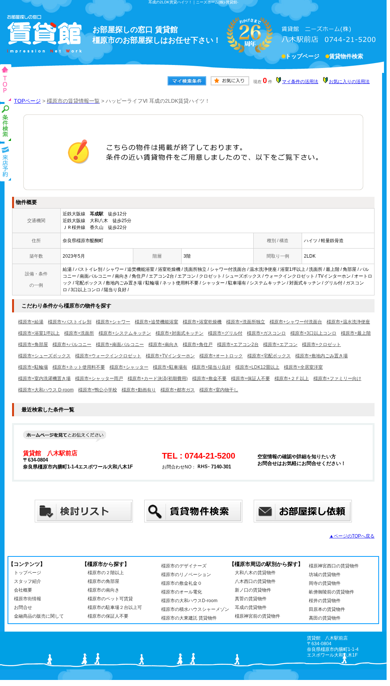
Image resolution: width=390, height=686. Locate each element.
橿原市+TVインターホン (170, 355)
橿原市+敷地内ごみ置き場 (321, 355)
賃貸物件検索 (346, 56)
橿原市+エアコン (280, 344)
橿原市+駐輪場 (33, 367)
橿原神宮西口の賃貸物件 (334, 566)
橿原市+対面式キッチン (179, 333)
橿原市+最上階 (356, 333)
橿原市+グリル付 (225, 333)
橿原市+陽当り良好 (211, 367)
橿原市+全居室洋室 (303, 367)
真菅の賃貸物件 (251, 598)
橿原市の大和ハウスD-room (189, 600)
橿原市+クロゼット (321, 344)
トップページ (302, 56)
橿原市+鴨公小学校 (97, 389)
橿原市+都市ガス (177, 389)
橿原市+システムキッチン (125, 333)
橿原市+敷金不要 (209, 378)
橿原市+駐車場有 (170, 367)
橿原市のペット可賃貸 (110, 598)
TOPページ (27, 101)
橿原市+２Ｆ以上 (291, 378)
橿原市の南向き (103, 590)
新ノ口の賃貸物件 (253, 590)
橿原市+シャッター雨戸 (99, 378)
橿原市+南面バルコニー (120, 344)
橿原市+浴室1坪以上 (39, 333)
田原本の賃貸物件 (327, 609)
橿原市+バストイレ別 (69, 321)
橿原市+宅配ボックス (269, 355)
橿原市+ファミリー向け (337, 378)
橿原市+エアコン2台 (238, 344)
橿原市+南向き (163, 344)
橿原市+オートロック (221, 355)
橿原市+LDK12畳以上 (257, 367)
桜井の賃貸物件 (325, 600)
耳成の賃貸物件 (251, 607)
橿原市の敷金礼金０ (181, 583)
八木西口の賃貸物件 (255, 581)
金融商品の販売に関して (39, 616)
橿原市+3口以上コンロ (313, 333)
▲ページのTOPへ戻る (352, 536)
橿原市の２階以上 (106, 572)
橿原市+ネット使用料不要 (78, 367)
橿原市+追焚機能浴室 (156, 321)
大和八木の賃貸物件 (255, 572)
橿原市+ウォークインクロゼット (108, 355)
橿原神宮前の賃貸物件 (257, 616)
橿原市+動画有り (139, 389)
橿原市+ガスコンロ (266, 333)
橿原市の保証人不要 (108, 616)
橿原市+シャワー (113, 321)
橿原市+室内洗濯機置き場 (44, 378)
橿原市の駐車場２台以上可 (115, 607)
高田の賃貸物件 (325, 618)
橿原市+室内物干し (218, 389)
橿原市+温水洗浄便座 (348, 321)
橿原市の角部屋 (103, 581)
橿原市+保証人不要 (250, 378)
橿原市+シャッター (128, 367)
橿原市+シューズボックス (44, 355)
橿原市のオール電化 (181, 592)
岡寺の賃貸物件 (325, 583)
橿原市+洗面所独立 (245, 321)
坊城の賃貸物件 (325, 574)
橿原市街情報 (27, 598)
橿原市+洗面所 (79, 333)
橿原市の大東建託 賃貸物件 (189, 618)
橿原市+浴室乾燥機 (202, 321)
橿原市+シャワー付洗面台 (296, 321)
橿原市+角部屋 (33, 344)
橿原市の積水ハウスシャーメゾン (195, 609)
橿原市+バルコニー (71, 344)
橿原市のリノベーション (186, 574)
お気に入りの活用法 (349, 81)
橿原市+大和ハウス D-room (46, 389)
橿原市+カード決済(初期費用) (158, 378)
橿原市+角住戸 (198, 344)
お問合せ (23, 607)
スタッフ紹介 (27, 581)
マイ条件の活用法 (300, 81)
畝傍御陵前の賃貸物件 (331, 592)
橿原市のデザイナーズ (184, 566)
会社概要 (23, 590)
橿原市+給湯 (30, 321)
